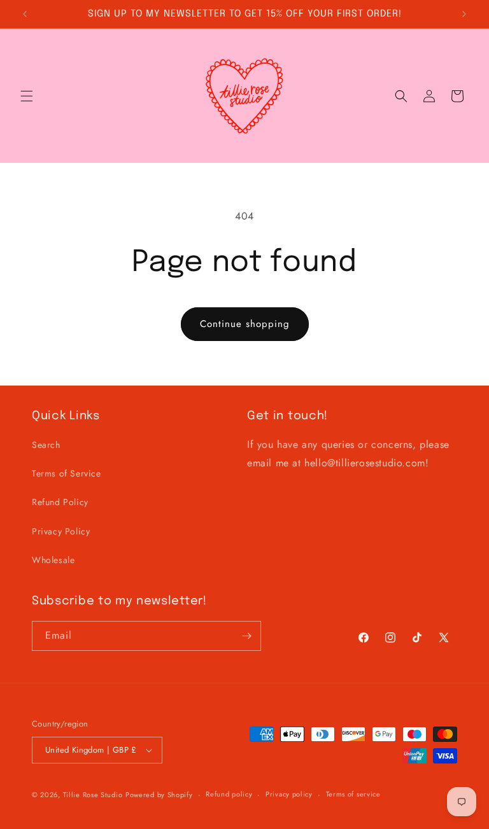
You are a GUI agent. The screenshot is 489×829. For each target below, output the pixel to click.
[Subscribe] (246, 636)
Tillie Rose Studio (93, 795)
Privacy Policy (61, 531)
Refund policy (229, 794)
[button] (27, 96)
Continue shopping (245, 324)
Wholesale (53, 560)
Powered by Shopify (159, 795)
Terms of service (353, 794)
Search (46, 444)
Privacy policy (289, 794)
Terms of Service (66, 473)
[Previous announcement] (25, 14)
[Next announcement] (464, 14)
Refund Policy (60, 502)
